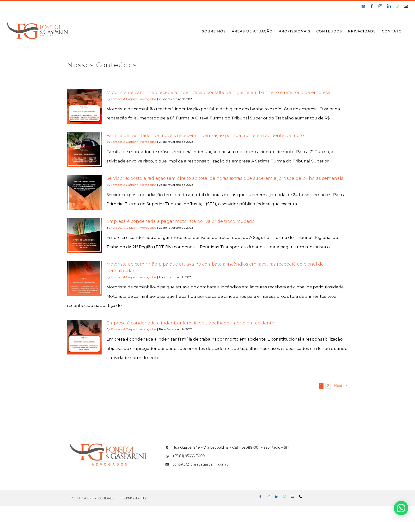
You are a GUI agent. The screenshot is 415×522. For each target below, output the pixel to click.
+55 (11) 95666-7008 (188, 456)
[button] (401, 508)
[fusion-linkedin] (276, 496)
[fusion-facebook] (260, 496)
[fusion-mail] (292, 496)
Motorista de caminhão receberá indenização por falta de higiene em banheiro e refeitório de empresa (218, 92)
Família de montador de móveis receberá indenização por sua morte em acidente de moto (205, 135)
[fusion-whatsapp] (284, 496)
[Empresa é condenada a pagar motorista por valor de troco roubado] (84, 235)
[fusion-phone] (300, 496)
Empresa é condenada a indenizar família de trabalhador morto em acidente (190, 323)
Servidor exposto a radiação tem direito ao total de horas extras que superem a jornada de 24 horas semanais (224, 178)
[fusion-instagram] (268, 496)
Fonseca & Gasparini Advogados (133, 99)
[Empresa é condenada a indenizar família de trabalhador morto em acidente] (84, 337)
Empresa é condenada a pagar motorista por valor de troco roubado (180, 221)
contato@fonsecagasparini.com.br (201, 464)
